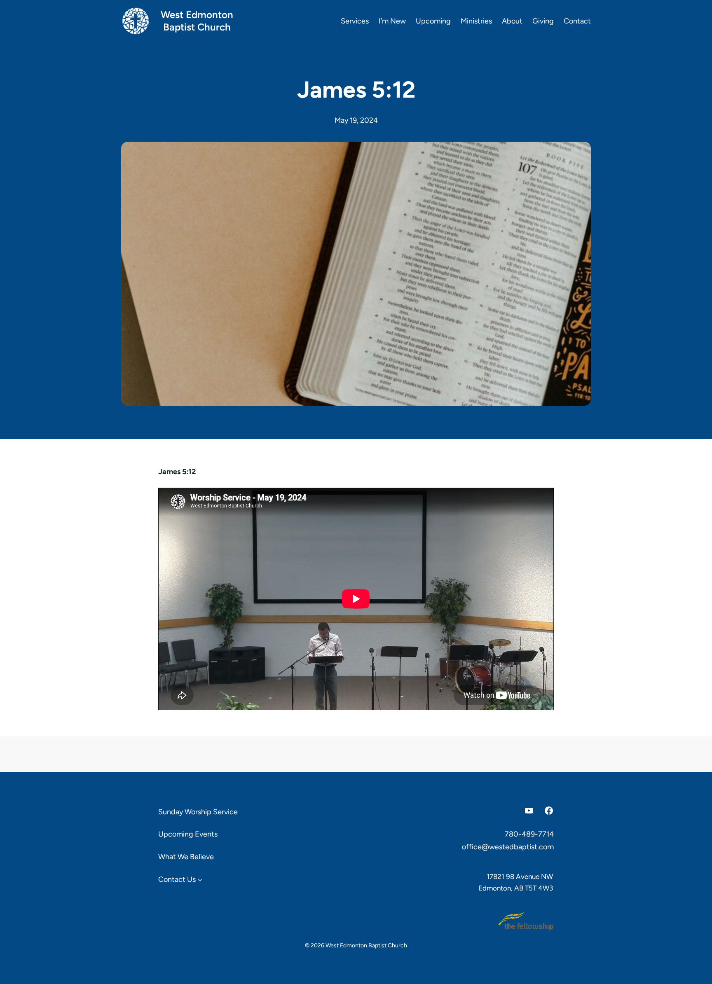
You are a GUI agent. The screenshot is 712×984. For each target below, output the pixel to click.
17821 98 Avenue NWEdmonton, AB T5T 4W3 (515, 882)
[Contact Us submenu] (200, 879)
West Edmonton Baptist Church (197, 21)
